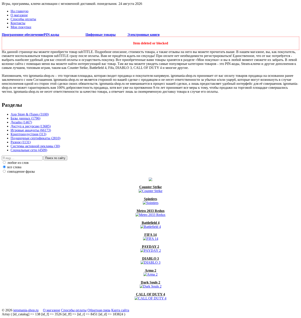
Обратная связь (98, 310)
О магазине (19, 15)
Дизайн (21, 122)
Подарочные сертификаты (35, 138)
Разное (21, 142)
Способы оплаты (23, 19)
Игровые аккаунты (31, 130)
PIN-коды (51, 34)
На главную (19, 11)
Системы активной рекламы (35, 146)
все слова (13, 167)
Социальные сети (29, 150)
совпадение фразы (20, 171)
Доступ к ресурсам (31, 126)
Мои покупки (21, 27)
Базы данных (25, 118)
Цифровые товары (100, 34)
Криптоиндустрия (28, 134)
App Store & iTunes (30, 114)
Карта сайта (120, 310)
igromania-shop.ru (26, 310)
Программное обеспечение (23, 34)
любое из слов (17, 163)
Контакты (18, 23)
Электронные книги (143, 34)
